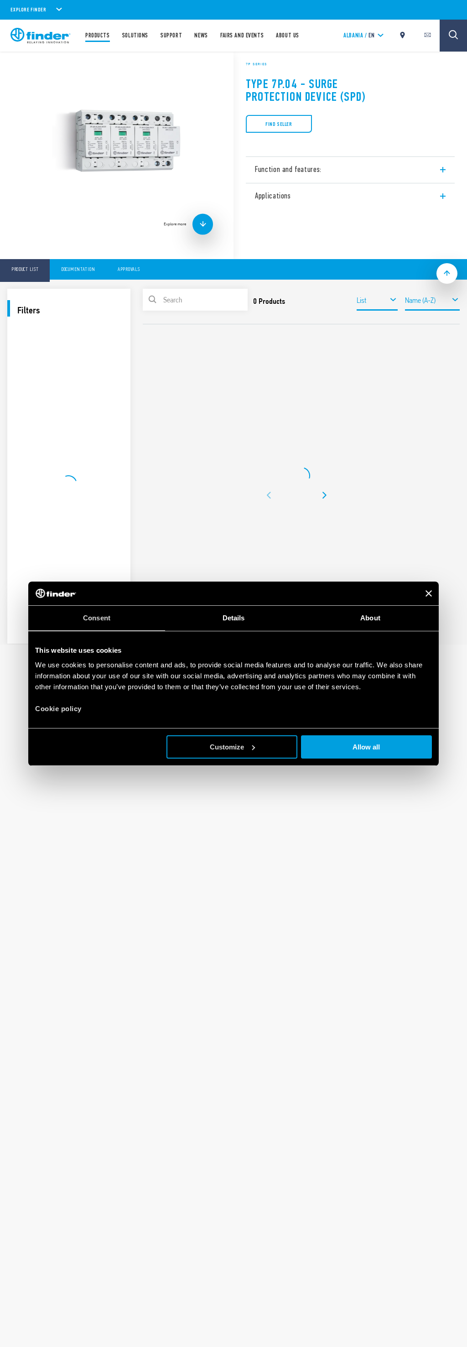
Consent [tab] (96, 618)
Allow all (366, 747)
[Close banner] (428, 593)
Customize (227, 747)
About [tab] (370, 618)
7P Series (256, 64)
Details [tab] (234, 618)
